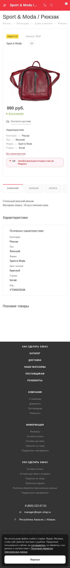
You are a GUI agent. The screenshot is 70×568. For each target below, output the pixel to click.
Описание (13, 188)
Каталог (35, 353)
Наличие (34, 188)
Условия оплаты (35, 436)
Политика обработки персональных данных (35, 488)
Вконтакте (26, 532)
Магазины (35, 431)
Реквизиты (34, 380)
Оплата (53, 188)
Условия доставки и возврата (35, 474)
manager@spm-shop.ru (37, 512)
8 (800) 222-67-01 (36, 506)
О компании (35, 399)
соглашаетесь (38, 545)
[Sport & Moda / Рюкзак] (35, 76)
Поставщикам (35, 373)
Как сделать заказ (35, 346)
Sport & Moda (14, 43)
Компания (35, 392)
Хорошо (35, 559)
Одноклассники (43, 532)
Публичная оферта (35, 483)
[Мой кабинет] (57, 5)
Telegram (35, 532)
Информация (35, 425)
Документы (35, 403)
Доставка (35, 360)
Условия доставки (35, 441)
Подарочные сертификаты (35, 450)
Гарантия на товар (35, 446)
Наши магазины (35, 367)
